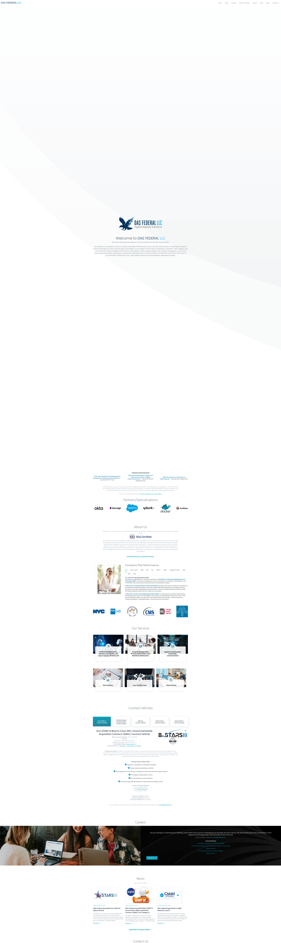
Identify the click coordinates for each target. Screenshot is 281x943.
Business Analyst (210, 848)
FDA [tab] (126, 570)
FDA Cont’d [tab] (134, 570)
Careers (255, 3)
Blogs (267, 3)
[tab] (102, 721)
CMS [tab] (141, 570)
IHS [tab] (152, 570)
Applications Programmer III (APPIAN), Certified (211, 843)
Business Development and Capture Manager (210, 851)
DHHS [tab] (165, 570)
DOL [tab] (135, 574)
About (226, 3)
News (261, 3)
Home (220, 3)
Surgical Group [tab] (175, 570)
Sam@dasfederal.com (142, 789)
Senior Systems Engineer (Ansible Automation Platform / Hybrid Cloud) (210, 846)
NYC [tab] (129, 574)
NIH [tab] (147, 570)
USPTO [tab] (158, 570)
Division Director (210, 853)
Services (233, 3)
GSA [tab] (184, 570)
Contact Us (275, 3)
